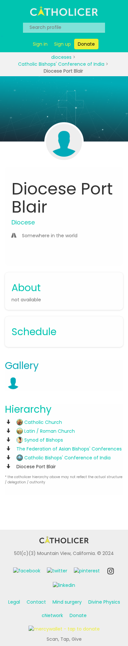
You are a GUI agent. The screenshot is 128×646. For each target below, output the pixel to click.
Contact (36, 602)
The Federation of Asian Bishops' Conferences (69, 449)
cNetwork (52, 615)
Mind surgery (67, 602)
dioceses (62, 57)
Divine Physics (104, 602)
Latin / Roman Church (49, 431)
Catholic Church (42, 422)
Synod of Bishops (43, 440)
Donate (78, 615)
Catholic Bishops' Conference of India (62, 64)
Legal (14, 602)
